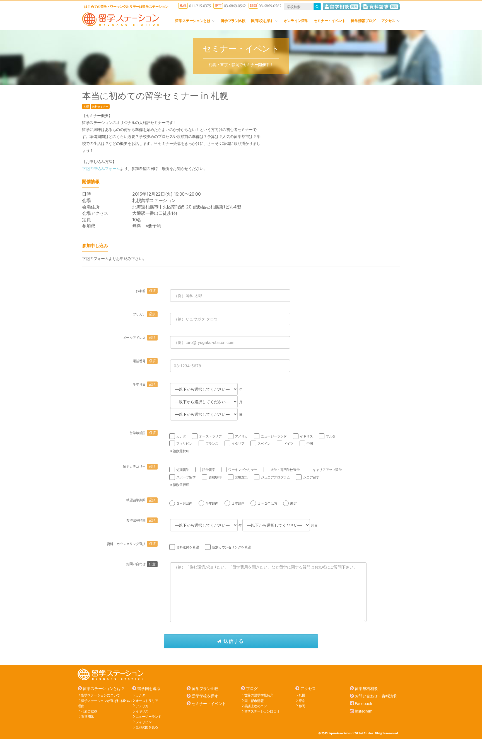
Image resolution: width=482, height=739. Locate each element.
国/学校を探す (262, 20)
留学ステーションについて (100, 695)
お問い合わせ (140, 564)
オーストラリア (147, 700)
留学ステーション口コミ (262, 711)
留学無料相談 (366, 688)
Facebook (363, 703)
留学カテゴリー (139, 466)
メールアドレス (139, 338)
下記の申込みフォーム (101, 168)
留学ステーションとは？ (104, 688)
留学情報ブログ (363, 20)
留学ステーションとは (192, 20)
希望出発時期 (140, 520)
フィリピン (144, 722)
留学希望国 (142, 433)
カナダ (140, 695)
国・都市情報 (254, 700)
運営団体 (87, 716)
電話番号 (144, 361)
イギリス (142, 711)
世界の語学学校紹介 (258, 695)
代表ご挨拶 (89, 711)
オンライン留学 (296, 20)
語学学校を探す (205, 696)
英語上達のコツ (255, 706)
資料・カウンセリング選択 (131, 544)
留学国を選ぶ (148, 688)
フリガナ (144, 314)
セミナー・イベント (329, 20)
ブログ (251, 688)
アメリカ (142, 706)
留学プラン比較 (233, 20)
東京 (302, 700)
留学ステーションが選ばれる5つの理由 (104, 703)
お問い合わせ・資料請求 (376, 696)
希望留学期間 (140, 500)
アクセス (388, 20)
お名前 (145, 291)
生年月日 (144, 384)
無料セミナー (100, 106)
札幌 (86, 106)
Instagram (363, 711)
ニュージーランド (149, 716)
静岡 (302, 706)
